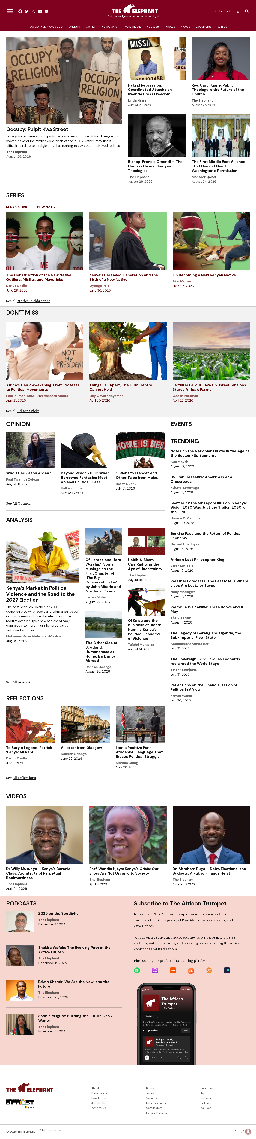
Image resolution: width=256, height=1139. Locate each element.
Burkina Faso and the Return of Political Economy (206, 535)
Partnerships (99, 1093)
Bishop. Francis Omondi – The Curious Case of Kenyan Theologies (155, 166)
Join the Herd (221, 11)
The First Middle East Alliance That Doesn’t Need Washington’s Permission (218, 166)
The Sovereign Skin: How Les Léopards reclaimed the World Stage (205, 661)
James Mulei (95, 597)
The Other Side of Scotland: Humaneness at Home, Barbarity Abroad (101, 651)
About (95, 1088)
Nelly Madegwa (183, 592)
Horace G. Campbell (186, 518)
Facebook (207, 1088)
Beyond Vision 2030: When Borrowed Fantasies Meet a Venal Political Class (85, 477)
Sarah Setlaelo (182, 566)
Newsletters (99, 1098)
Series (150, 1088)
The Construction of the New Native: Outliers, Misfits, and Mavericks (39, 277)
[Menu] (10, 11)
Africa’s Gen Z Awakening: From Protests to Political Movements (42, 387)
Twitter (205, 1093)
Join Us (222, 27)
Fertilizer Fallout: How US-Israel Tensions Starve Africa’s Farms (209, 387)
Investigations (132, 27)
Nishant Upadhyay (185, 544)
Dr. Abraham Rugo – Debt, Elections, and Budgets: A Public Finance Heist (209, 871)
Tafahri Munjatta (141, 645)
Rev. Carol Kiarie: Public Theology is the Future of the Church (218, 90)
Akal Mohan (182, 281)
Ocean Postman (185, 396)
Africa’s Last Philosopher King (197, 559)
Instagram (207, 1098)
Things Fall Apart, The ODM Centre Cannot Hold (120, 387)
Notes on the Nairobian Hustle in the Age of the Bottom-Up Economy (210, 453)
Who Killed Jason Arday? (28, 473)
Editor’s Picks (28, 410)
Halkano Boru (71, 488)
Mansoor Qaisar (204, 177)
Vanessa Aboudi (56, 396)
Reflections (109, 27)
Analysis (74, 27)
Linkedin (206, 1103)
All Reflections (24, 777)
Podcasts (153, 27)
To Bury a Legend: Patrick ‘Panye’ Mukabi (29, 750)
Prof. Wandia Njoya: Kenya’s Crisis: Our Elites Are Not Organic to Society (124, 871)
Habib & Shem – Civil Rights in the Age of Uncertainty (145, 564)
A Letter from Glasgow (81, 747)
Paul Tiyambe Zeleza (22, 479)
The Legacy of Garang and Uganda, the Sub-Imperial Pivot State (206, 635)
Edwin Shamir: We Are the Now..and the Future (73, 984)
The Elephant (16, 152)
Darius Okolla (16, 286)
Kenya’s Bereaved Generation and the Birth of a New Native (123, 277)
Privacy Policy (242, 1131)
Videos (185, 27)
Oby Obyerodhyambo (106, 396)
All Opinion (22, 503)
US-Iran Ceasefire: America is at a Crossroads (201, 479)
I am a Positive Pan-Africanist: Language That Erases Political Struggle (139, 752)
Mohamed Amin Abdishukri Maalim (33, 636)
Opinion (91, 27)
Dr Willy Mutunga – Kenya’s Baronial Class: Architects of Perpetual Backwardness (38, 873)
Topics (150, 1093)
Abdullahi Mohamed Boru (191, 644)
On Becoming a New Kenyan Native (204, 275)
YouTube (206, 1108)
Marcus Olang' (127, 763)
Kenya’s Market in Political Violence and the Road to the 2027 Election (40, 594)
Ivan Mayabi (180, 462)
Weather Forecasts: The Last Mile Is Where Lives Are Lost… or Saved (209, 583)
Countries (152, 1098)
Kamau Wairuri (182, 696)
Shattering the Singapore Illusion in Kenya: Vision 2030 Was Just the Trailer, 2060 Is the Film (209, 508)
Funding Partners (156, 1113)
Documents (204, 27)
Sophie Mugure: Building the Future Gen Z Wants (75, 1018)
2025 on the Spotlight (58, 913)
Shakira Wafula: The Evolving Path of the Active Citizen (74, 949)
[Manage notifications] (248, 1132)
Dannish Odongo (98, 667)
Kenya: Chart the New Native (32, 207)
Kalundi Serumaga (185, 488)
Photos (170, 27)
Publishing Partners (157, 1103)
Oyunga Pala (99, 286)
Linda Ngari (137, 100)
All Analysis (22, 681)
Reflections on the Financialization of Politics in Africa (204, 687)
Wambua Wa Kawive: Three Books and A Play (207, 609)
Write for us (98, 1108)
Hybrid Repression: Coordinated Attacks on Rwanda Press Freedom (150, 90)
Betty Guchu (126, 484)
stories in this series (33, 300)
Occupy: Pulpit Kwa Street (46, 27)
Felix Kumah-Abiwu (21, 396)
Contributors (154, 1108)
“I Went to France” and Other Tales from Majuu (137, 475)
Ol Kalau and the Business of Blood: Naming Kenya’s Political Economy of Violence (144, 629)
